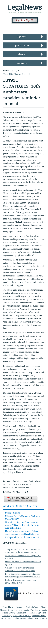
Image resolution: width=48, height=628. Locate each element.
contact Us (22, 62)
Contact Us (42, 618)
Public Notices (20, 618)
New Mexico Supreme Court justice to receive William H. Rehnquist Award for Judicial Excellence (22, 525)
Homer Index (7, 618)
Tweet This (8, 74)
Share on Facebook (22, 74)
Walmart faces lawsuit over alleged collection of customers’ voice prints (20, 569)
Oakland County (32, 607)
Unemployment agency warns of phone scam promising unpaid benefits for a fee (22, 532)
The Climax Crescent (22, 615)
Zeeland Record (39, 615)
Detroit (12, 607)
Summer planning (12, 512)
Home (5, 607)
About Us (32, 618)
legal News (22, 36)
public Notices (22, 45)
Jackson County (9, 612)
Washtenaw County (38, 609)
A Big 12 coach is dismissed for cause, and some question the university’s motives (23, 550)
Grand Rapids (23, 612)
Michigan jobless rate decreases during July (23, 537)
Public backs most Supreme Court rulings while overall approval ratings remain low (22, 575)
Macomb (21, 607)
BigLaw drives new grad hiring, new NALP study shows (20, 581)
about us (22, 54)
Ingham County (22, 609)
